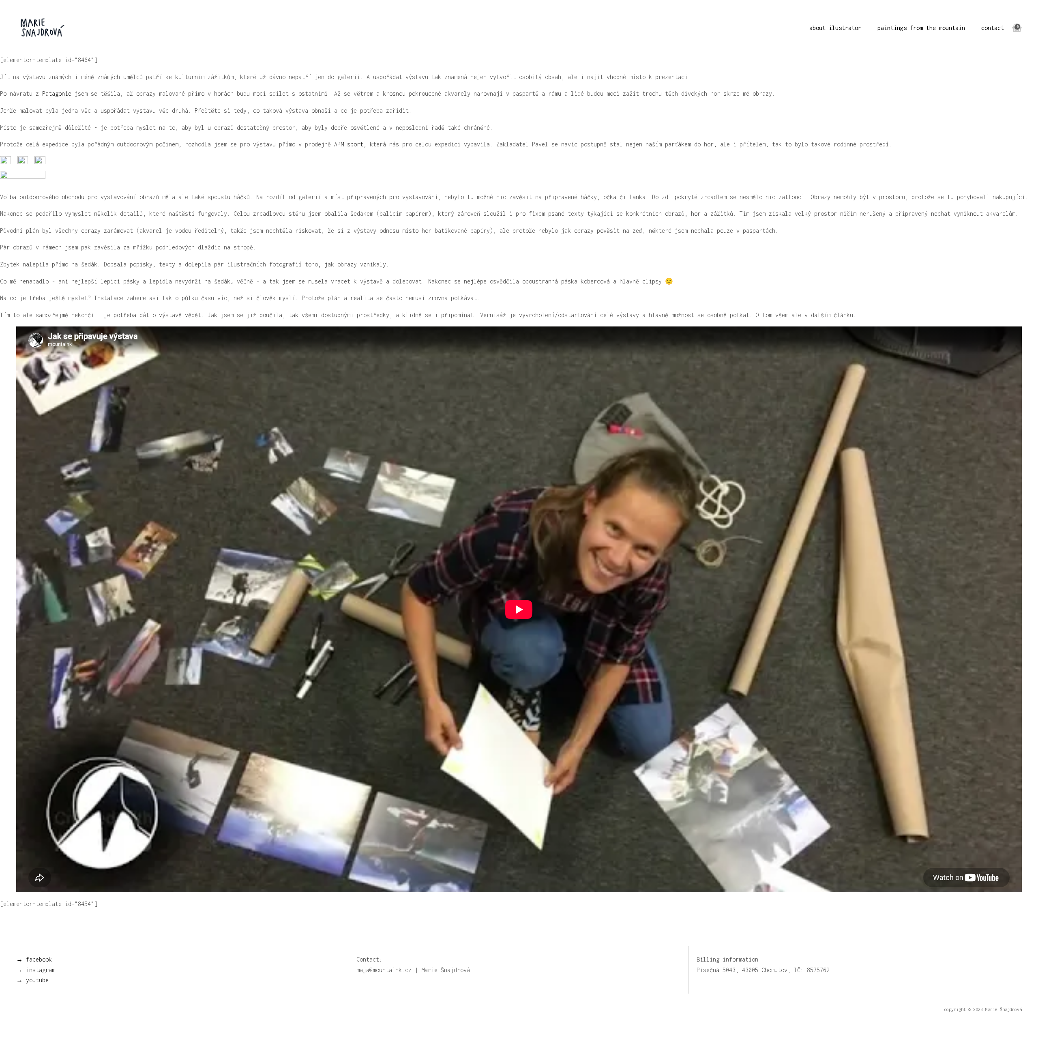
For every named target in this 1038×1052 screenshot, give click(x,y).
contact (992, 27)
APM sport (348, 144)
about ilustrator (835, 27)
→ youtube (32, 980)
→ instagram (35, 969)
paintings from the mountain (921, 27)
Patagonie (56, 93)
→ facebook (34, 959)
